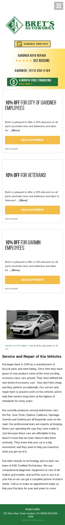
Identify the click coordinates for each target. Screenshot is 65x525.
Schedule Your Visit (36, 44)
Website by (32, 520)
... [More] (14, 130)
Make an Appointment (32, 140)
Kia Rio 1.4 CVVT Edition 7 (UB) (19, 346)
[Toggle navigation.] (58, 6)
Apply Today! (35, 81)
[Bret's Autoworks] (30, 25)
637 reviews (41, 60)
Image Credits (32, 509)
